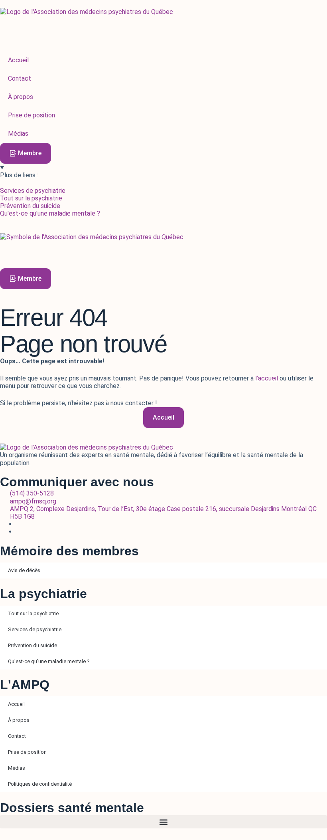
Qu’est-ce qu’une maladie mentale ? (49, 661)
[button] (163, 821)
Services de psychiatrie (34, 629)
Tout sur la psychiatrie (33, 613)
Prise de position (27, 752)
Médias (16, 768)
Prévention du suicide (32, 645)
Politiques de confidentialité (40, 784)
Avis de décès (24, 570)
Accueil (16, 704)
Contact (17, 736)
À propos (19, 720)
